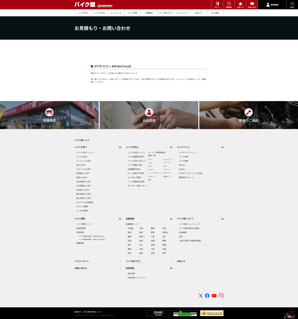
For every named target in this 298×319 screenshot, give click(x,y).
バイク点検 (183, 156)
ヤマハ (150, 159)
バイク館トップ (81, 140)
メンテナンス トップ (187, 152)
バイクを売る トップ (136, 152)
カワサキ (151, 169)
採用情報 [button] (130, 268)
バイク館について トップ (189, 224)
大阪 (153, 249)
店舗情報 (149, 12)
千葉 (141, 228)
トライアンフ (167, 159)
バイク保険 (132, 12)
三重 (153, 236)
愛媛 (164, 240)
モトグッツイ (167, 169)
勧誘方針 (77, 312)
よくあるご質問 (134, 177)
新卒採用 (131, 273)
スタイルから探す (83, 169)
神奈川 (142, 236)
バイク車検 (183, 160)
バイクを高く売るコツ (137, 160)
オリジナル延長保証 (84, 202)
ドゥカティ (151, 176)
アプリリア (166, 163)
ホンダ (150, 163)
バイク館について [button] (185, 218)
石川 (141, 244)
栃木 (129, 244)
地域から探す (82, 177)
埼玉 (129, 253)
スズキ (150, 166)
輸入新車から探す (83, 198)
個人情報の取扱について (93, 312)
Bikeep (182, 164)
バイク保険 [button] (79, 218)
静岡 (153, 228)
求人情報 (215, 13)
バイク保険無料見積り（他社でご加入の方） (92, 239)
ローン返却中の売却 (136, 173)
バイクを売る (99, 12)
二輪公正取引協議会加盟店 (190, 240)
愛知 (153, 232)
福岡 (164, 244)
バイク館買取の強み (136, 156)
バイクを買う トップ (85, 152)
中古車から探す (82, 189)
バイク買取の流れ (135, 164)
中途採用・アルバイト (137, 277)
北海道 (130, 228)
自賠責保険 (81, 228)
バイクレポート (182, 12)
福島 (129, 236)
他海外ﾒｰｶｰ (166, 176)
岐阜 (141, 253)
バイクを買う (82, 12)
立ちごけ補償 (82, 206)
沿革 (181, 236)
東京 (141, 232)
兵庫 (153, 253)
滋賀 (153, 240)
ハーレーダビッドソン (155, 173)
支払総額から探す (83, 181)
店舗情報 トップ (132, 224)
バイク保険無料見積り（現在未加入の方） (91, 236)
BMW (149, 180)
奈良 (164, 228)
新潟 (141, 240)
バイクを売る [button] (132, 147)
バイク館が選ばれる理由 (189, 228)
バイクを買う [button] (80, 147)
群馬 (129, 249)
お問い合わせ (80, 268)
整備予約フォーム (186, 177)
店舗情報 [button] (130, 218)
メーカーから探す (83, 160)
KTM (164, 166)
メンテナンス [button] (183, 147)
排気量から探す (82, 173)
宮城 (129, 232)
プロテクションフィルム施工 (191, 173)
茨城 (129, 240)
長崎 (164, 249)
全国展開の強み (134, 169)
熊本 (164, 253)
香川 (164, 236)
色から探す (81, 164)
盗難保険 (80, 243)
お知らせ (198, 12)
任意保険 (80, 232)
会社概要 (182, 232)
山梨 (141, 249)
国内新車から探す (83, 193)
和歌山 (165, 232)
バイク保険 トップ (84, 224)
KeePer (182, 169)
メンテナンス (116, 12)
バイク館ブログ (165, 12)
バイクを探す (82, 156)
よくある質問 (82, 210)
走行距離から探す (83, 185)
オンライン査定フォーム (138, 185)
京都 (153, 244)
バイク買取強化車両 (136, 181)
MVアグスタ (167, 173)
